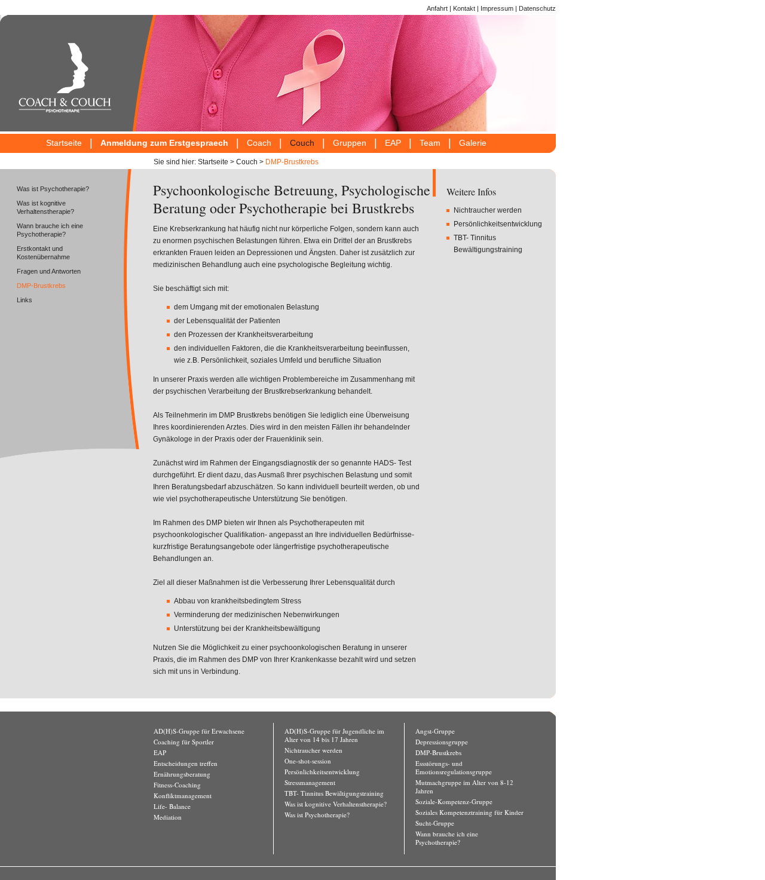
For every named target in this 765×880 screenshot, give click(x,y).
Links (24, 299)
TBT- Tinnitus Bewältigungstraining (334, 793)
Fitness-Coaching (177, 785)
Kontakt (464, 8)
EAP (393, 143)
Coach (259, 143)
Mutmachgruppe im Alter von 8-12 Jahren (464, 786)
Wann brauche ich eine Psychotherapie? (50, 230)
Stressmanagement (309, 782)
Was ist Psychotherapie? (53, 188)
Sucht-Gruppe (434, 823)
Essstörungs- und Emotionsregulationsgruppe (453, 767)
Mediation (168, 817)
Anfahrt (437, 8)
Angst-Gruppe (435, 731)
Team (430, 143)
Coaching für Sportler (184, 742)
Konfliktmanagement (183, 796)
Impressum (497, 8)
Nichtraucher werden (488, 210)
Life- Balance (172, 806)
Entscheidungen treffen (186, 763)
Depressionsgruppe (441, 742)
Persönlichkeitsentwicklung (498, 224)
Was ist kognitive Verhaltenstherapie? (45, 207)
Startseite (64, 143)
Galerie (472, 143)
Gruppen (349, 143)
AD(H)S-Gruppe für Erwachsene (199, 731)
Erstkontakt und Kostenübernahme (43, 252)
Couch (302, 143)
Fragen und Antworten (49, 271)
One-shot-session (307, 761)
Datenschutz (537, 8)
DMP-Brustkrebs (292, 162)
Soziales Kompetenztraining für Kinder (469, 812)
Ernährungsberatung (182, 774)
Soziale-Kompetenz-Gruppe (453, 802)
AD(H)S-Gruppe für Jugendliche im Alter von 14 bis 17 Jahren (334, 735)
